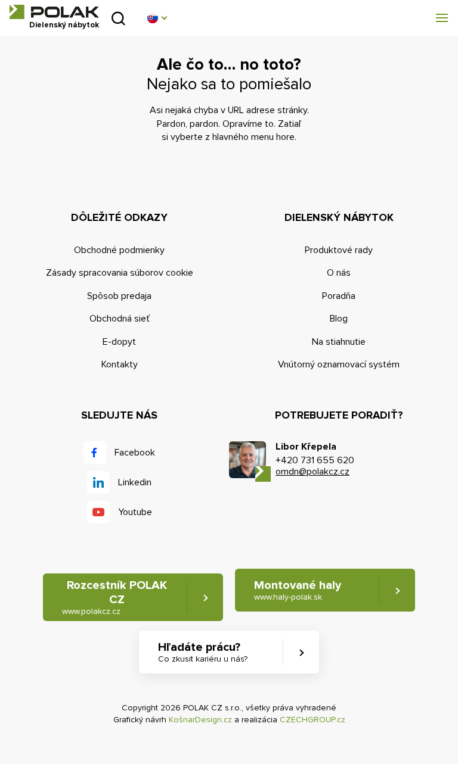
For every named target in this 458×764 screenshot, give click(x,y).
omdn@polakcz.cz (312, 472)
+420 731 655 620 (315, 460)
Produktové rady (339, 250)
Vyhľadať (118, 18)
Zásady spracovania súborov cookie (119, 273)
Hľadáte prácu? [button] (202, 652)
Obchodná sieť (119, 319)
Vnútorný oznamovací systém (339, 364)
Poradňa (338, 296)
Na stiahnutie (339, 342)
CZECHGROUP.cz (312, 720)
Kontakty (119, 364)
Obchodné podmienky (119, 250)
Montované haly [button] (297, 590)
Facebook (134, 453)
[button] (156, 18)
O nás (339, 273)
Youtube (135, 512)
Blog (339, 319)
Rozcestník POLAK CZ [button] (114, 597)
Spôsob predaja (119, 296)
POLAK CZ (54, 12)
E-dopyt (119, 342)
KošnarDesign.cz (200, 720)
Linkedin (134, 482)
